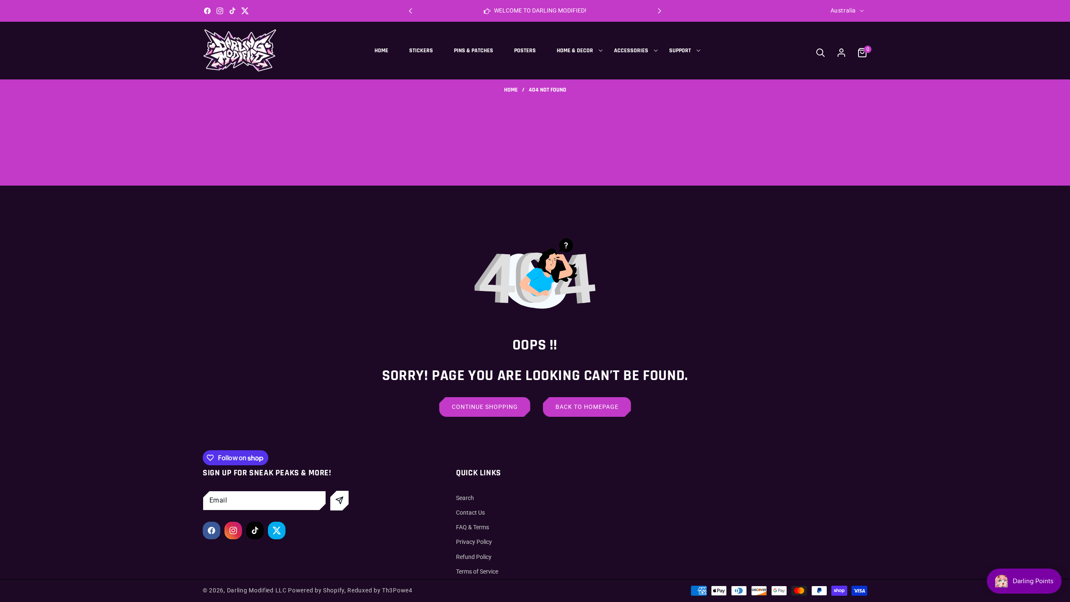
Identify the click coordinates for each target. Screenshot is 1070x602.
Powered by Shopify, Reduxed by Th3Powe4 (350, 590)
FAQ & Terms (472, 527)
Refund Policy (474, 557)
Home (511, 90)
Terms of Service (477, 571)
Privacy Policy (474, 541)
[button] (659, 11)
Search (465, 498)
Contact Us (470, 512)
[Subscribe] (339, 500)
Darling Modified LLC (257, 590)
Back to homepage (587, 406)
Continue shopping (485, 406)
